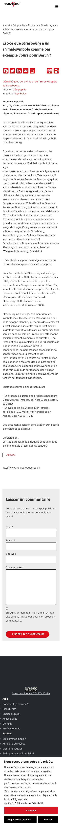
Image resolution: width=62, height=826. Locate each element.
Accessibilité (9, 718)
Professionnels (11, 728)
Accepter (31, 810)
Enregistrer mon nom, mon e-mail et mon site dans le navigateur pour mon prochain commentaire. (30, 616)
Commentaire (15, 567)
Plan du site (9, 708)
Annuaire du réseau (13, 743)
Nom (9, 527)
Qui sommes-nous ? (14, 738)
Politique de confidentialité (29, 803)
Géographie (19, 25)
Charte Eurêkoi (11, 713)
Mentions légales (12, 748)
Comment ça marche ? (15, 704)
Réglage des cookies (19, 819)
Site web (11, 553)
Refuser (47, 819)
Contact (7, 723)
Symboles (21, 93)
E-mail (10, 540)
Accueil (6, 25)
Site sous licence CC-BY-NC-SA (31, 693)
